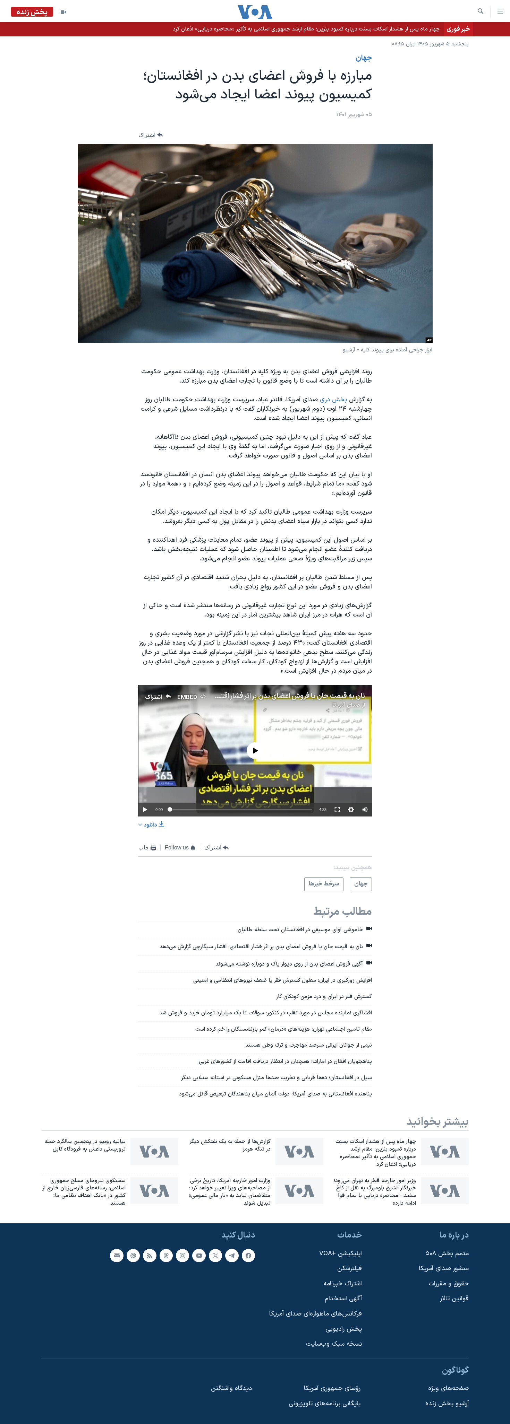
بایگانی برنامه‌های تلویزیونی (324, 1403)
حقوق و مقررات (448, 1283)
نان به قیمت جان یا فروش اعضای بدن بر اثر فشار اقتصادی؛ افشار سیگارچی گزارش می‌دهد (241, 696)
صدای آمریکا (346, 705)
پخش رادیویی (343, 1329)
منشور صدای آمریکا (444, 1268)
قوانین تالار (454, 1298)
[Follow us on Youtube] (198, 1255)
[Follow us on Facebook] (248, 1255)
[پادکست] (133, 1255)
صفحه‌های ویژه (448, 1388)
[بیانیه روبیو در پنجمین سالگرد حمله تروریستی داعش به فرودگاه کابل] (154, 1151)
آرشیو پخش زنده (447, 1403)
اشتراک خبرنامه (342, 1283)
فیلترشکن (349, 1268)
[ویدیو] (63, 12)
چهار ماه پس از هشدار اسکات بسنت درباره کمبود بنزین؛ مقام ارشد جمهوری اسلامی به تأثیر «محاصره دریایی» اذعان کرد (306, 29)
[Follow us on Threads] (166, 1255)
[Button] (150, 135)
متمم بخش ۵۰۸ (447, 1253)
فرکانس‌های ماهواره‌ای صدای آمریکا (315, 1314)
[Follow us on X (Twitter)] (215, 1255)
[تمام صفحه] (337, 809)
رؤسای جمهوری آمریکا (332, 1388)
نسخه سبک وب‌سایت (334, 1344)
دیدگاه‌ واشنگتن (231, 1388)
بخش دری (333, 399)
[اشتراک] (116, 1255)
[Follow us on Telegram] (231, 1255)
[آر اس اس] (149, 1255)
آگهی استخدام (343, 1298)
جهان (364, 58)
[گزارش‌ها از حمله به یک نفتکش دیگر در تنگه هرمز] (299, 1151)
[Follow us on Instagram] (182, 1255)
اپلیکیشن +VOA (340, 1253)
